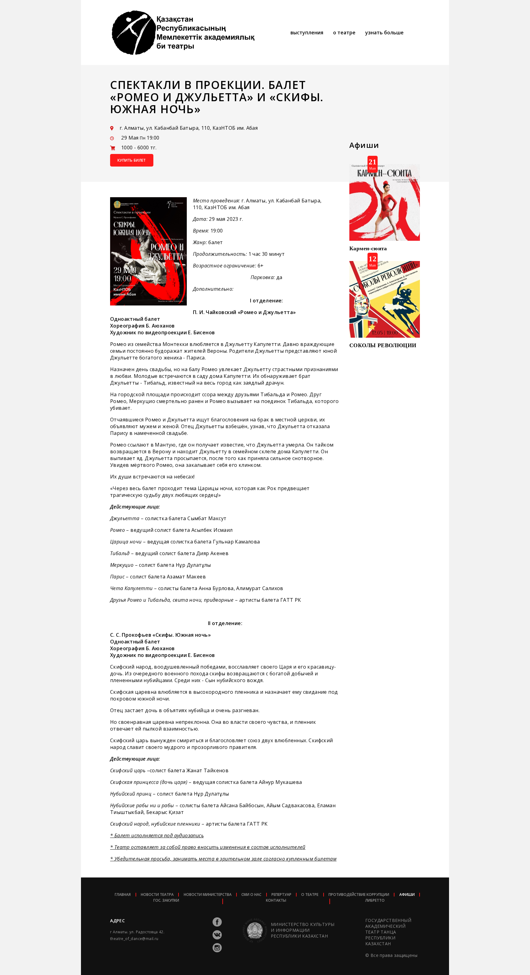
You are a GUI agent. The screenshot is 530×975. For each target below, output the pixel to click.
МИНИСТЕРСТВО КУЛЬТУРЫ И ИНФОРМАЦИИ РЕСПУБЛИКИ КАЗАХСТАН (302, 930)
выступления (306, 32)
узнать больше (384, 32)
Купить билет (131, 160)
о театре (344, 32)
